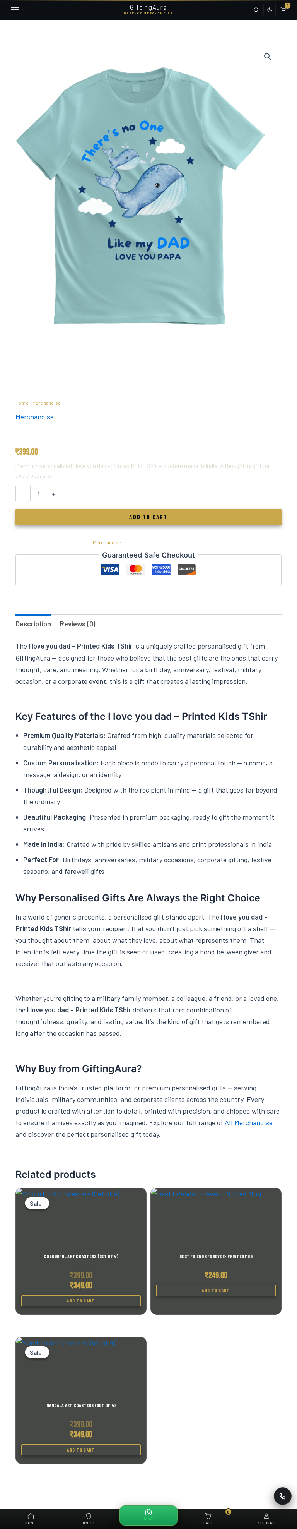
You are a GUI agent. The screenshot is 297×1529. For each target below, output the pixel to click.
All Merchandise (249, 1122)
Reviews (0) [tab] (77, 623)
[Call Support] (283, 1496)
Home (22, 402)
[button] (268, 56)
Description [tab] (33, 623)
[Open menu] (14, 10)
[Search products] (256, 10)
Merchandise (46, 402)
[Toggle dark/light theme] (269, 10)
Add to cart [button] (81, 1300)
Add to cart (148, 516)
